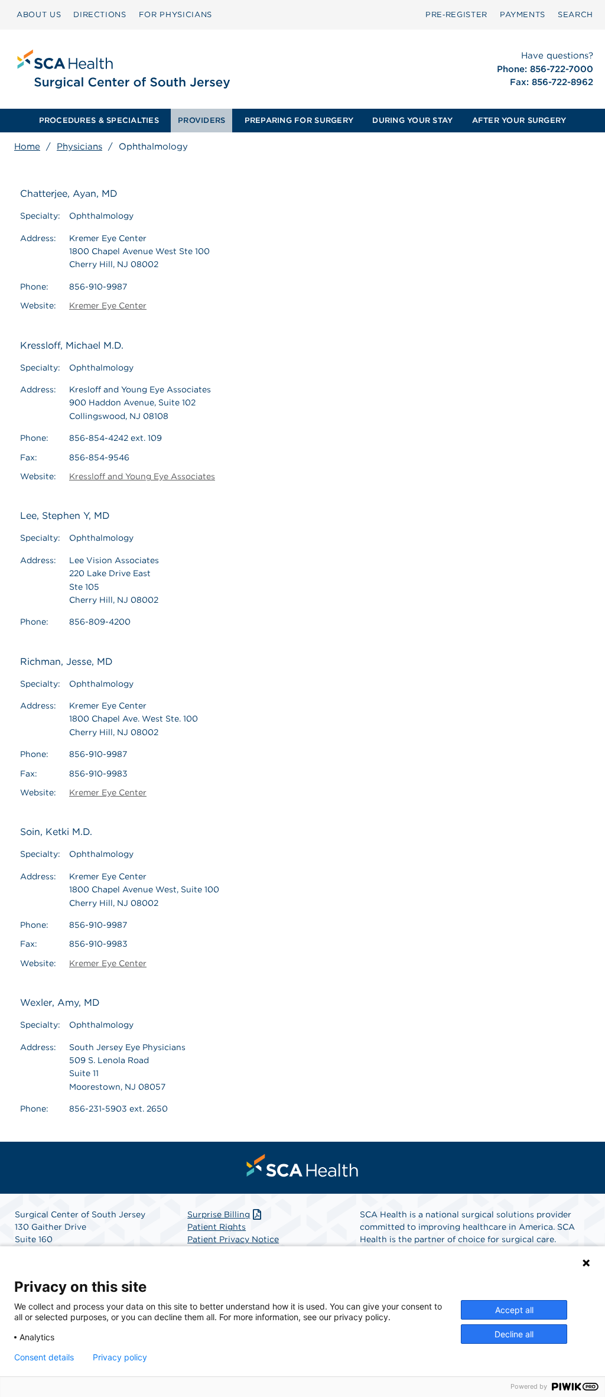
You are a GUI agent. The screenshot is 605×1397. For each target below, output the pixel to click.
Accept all (514, 1310)
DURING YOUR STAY (412, 120)
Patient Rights (216, 1227)
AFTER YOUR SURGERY (519, 120)
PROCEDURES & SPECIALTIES (99, 120)
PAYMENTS (522, 14)
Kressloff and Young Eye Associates (142, 476)
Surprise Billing (218, 1214)
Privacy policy (120, 1357)
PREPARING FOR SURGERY (299, 120)
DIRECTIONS (99, 14)
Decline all (514, 1334)
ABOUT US (39, 14)
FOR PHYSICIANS (175, 14)
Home (27, 146)
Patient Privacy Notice (233, 1239)
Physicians (79, 146)
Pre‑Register (456, 14)
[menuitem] (39, 15)
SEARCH (575, 14)
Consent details (44, 1357)
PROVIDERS (201, 120)
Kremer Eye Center (108, 305)
